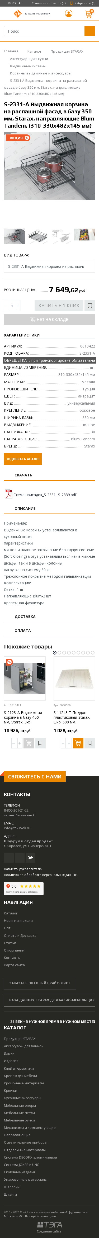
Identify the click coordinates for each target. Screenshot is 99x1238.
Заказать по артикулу (37, 13)
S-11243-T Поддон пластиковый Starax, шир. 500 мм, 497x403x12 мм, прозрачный (72, 722)
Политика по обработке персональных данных (40, 875)
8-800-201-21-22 (16, 810)
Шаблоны (12, 1187)
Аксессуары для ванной (24, 1046)
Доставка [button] (25, 617)
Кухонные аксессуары (22, 1097)
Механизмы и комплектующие (30, 1127)
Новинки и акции (18, 920)
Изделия (11, 1060)
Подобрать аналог (23, 459)
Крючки (10, 1090)
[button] (69, 15)
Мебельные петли (19, 1112)
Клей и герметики (19, 1068)
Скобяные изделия (20, 1172)
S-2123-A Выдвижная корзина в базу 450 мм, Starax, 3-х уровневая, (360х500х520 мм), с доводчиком (23, 724)
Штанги (10, 1194)
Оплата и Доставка (20, 935)
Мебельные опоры (20, 1105)
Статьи (10, 942)
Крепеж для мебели (20, 1075)
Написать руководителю (23, 869)
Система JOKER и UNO (22, 1164)
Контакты (12, 957)
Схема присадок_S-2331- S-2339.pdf (44, 494)
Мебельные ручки (19, 1120)
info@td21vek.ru (17, 828)
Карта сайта (14, 965)
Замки (9, 1053)
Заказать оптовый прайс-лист (40, 983)
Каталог (10, 913)
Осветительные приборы (25, 1142)
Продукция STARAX (20, 1038)
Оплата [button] (23, 630)
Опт (7, 927)
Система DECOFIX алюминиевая (30, 1157)
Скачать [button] (23, 475)
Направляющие (17, 1135)
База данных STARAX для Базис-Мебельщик (52, 1000)
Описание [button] (25, 508)
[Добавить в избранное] (89, 305)
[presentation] (12, 179)
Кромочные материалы (24, 1083)
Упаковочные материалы (26, 1179)
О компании (14, 950)
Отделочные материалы (25, 1150)
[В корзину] (78, 743)
